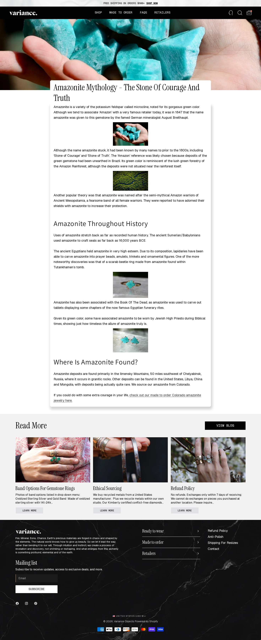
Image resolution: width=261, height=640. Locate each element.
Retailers (149, 553)
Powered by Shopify (146, 621)
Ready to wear (153, 531)
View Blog (225, 425)
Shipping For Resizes (223, 543)
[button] (98, 12)
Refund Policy (183, 488)
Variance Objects (124, 621)
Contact (213, 549)
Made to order (153, 542)
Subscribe (37, 589)
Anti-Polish (215, 537)
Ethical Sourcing (107, 488)
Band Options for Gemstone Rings (45, 488)
